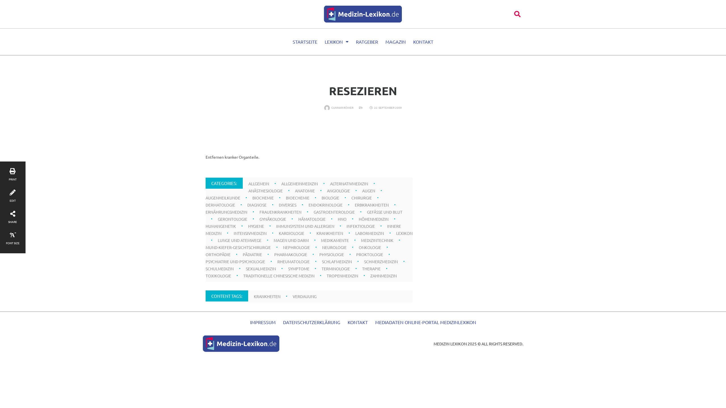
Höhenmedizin (374, 219)
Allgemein (258, 183)
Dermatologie (220, 204)
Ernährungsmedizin (226, 211)
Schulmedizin (220, 268)
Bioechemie (297, 197)
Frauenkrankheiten (280, 211)
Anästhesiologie (265, 190)
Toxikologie (218, 275)
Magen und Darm (291, 240)
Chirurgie (361, 197)
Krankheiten (329, 233)
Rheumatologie (293, 261)
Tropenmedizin (342, 275)
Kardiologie (291, 233)
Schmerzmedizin (381, 261)
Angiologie (338, 190)
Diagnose (257, 204)
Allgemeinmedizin (299, 183)
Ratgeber (367, 41)
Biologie (330, 197)
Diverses (287, 204)
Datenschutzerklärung (311, 322)
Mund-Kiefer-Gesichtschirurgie (238, 247)
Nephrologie (296, 247)
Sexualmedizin (261, 268)
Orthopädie (218, 254)
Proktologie (369, 254)
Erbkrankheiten (372, 204)
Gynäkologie (272, 219)
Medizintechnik (377, 240)
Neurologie (334, 247)
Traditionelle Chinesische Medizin (279, 275)
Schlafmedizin (337, 261)
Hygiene (256, 226)
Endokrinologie (326, 204)
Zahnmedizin (383, 275)
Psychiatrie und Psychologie (235, 261)
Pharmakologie (290, 254)
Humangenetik (221, 226)
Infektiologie (361, 226)
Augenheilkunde (223, 197)
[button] (517, 14)
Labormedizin (369, 233)
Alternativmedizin (349, 183)
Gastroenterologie (334, 211)
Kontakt (423, 41)
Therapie (371, 268)
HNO (342, 219)
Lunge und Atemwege (239, 240)
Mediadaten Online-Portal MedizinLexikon (425, 322)
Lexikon (334, 41)
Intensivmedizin (250, 233)
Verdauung (304, 296)
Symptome (298, 268)
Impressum (263, 322)
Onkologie (370, 247)
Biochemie (263, 197)
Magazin (395, 41)
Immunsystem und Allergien (305, 226)
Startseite (305, 41)
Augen (368, 190)
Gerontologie (232, 219)
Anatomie (305, 190)
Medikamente (335, 240)
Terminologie (336, 268)
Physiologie (331, 254)
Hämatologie (312, 219)
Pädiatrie (252, 254)
